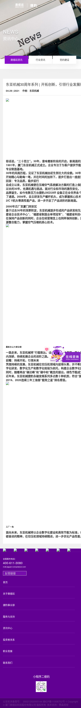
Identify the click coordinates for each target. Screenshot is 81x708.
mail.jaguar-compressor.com (14, 567)
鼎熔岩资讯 (16, 59)
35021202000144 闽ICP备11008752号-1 (45, 701)
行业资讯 (40, 59)
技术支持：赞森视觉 (57, 704)
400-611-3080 (13, 563)
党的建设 (64, 59)
